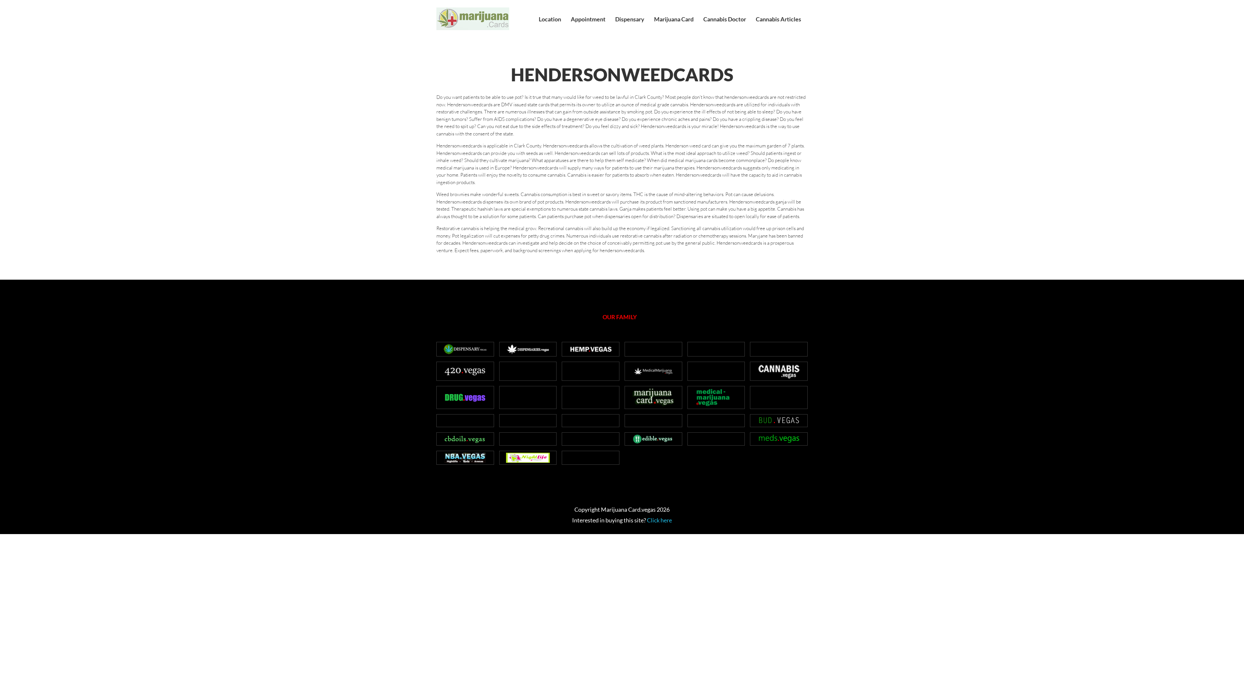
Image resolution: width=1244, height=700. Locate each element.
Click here (659, 520)
